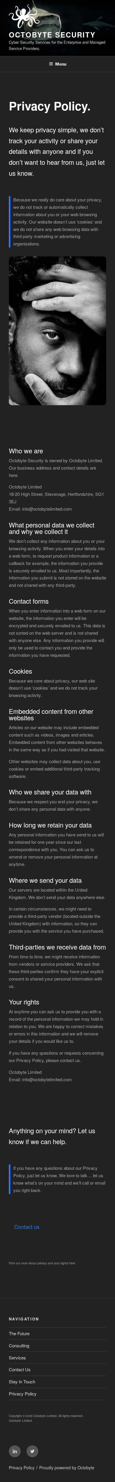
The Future (19, 1333)
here (72, 1263)
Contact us (27, 1226)
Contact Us (20, 1369)
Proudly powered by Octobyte (66, 1467)
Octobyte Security (52, 35)
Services (17, 1357)
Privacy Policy (23, 1393)
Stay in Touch (22, 1381)
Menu (60, 63)
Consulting (19, 1345)
